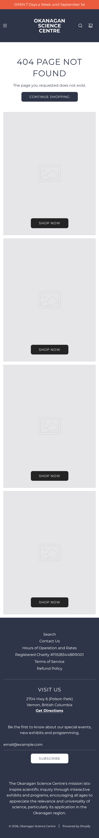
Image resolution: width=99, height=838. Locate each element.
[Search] (80, 26)
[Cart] (90, 26)
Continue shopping (49, 97)
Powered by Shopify (76, 826)
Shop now (49, 223)
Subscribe (49, 758)
